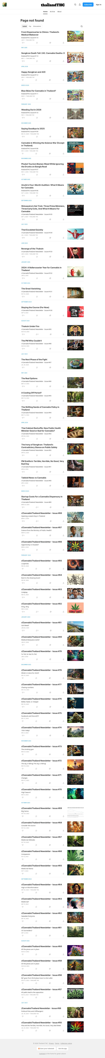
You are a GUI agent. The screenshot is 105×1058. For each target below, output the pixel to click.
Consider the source (28, 825)
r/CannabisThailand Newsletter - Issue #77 (41, 684)
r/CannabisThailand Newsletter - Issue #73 (41, 746)
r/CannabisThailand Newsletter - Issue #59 (41, 961)
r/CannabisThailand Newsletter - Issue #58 (41, 975)
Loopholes (25, 564)
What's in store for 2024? (30, 673)
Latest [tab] (25, 26)
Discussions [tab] (37, 26)
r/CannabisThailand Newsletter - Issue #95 (36, 396)
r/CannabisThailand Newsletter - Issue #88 (41, 513)
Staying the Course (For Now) (35, 307)
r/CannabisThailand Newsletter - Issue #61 (41, 927)
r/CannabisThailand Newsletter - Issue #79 (41, 651)
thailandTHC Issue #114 (29, 38)
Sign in (98, 4)
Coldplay (24, 592)
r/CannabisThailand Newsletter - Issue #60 (41, 946)
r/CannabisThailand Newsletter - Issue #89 (36, 502)
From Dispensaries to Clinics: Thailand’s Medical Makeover (40, 33)
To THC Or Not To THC (29, 654)
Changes (24, 778)
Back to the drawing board (30, 578)
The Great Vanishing (31, 288)
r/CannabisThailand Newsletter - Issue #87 (41, 527)
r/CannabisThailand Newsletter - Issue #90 (36, 481)
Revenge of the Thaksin (32, 249)
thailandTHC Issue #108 (29, 148)
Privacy (51, 1043)
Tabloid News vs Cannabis (33, 478)
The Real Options (29, 378)
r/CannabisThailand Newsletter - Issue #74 (41, 727)
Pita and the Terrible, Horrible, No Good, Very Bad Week (41, 1025)
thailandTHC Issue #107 (29, 169)
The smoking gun (27, 749)
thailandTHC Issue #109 (29, 131)
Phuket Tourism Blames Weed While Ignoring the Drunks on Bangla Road (42, 165)
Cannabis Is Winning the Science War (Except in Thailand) (42, 144)
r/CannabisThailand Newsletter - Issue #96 (36, 381)
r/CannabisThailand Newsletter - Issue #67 (41, 837)
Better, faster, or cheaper (29, 702)
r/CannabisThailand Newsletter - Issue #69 (41, 808)
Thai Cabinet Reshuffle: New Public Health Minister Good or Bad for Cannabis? (41, 429)
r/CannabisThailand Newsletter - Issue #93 (36, 434)
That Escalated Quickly (32, 230)
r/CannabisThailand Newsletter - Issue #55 (41, 1022)
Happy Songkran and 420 (33, 72)
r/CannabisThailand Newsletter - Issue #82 (41, 604)
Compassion (25, 854)
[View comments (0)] (37, 42)
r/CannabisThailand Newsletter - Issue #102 (36, 273)
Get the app (62, 1048)
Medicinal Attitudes (28, 840)
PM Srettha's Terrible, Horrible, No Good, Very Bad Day (42, 462)
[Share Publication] (80, 4)
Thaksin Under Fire (30, 326)
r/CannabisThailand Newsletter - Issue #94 (36, 413)
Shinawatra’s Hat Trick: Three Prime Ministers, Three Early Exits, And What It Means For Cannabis (43, 209)
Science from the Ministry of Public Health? (36, 530)
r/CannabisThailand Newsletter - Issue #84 (41, 575)
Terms (57, 1043)
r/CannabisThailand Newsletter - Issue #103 (36, 252)
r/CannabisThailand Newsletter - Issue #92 (36, 450)
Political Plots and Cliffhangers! (32, 1011)
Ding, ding (25, 607)
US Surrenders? (26, 930)
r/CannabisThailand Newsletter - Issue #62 (41, 913)
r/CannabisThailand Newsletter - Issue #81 (41, 622)
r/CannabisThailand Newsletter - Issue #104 (36, 233)
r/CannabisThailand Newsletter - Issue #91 (36, 467)
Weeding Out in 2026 (31, 110)
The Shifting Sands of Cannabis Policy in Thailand (40, 408)
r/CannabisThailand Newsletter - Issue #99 (36, 329)
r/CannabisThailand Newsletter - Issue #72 (41, 761)
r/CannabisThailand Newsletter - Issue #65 (41, 865)
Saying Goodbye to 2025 (33, 128)
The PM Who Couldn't (31, 341)
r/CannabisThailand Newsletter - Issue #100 (36, 310)
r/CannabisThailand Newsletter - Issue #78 (41, 670)
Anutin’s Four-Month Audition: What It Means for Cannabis (42, 186)
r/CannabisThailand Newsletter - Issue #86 (41, 542)
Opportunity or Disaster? (30, 545)
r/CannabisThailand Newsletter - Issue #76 (41, 699)
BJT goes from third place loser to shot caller (37, 978)
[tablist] (31, 26)
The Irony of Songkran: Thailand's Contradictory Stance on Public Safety (39, 446)
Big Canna (25, 811)
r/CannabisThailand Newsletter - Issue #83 (41, 589)
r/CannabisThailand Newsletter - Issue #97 (36, 362)
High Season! (26, 792)
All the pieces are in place (30, 949)
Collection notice (66, 1043)
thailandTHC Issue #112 (29, 75)
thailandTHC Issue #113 (29, 56)
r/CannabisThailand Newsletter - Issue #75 (41, 713)
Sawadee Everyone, (28, 916)
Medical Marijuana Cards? (30, 640)
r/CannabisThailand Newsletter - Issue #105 (36, 214)
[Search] (75, 4)
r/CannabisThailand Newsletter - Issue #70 (41, 789)
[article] (52, 37)
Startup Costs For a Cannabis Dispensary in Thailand (41, 497)
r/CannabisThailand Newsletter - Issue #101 (36, 291)
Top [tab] (30, 26)
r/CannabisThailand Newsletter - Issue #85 (41, 561)
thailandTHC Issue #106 (29, 190)
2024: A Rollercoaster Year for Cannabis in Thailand (41, 268)
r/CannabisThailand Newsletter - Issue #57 (41, 989)
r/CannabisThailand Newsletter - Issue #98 (36, 344)
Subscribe (88, 4)
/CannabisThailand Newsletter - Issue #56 (41, 1008)
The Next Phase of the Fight (34, 359)
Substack (42, 1054)
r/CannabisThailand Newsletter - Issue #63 (41, 899)
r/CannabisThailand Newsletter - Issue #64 (41, 884)
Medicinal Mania (27, 868)
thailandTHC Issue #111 (29, 94)
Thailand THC (30, 40)
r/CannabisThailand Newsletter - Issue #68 (41, 822)
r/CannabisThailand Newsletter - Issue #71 (41, 775)
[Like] (22, 80)
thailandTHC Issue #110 (29, 113)
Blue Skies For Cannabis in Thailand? (38, 91)
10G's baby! (25, 730)
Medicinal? (25, 902)
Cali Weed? (25, 625)
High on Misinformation (29, 887)
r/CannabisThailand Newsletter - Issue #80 (41, 637)
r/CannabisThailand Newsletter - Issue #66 (41, 851)
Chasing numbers (27, 687)
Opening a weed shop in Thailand (33, 516)
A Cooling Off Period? (31, 393)
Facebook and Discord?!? (30, 716)
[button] (45, 11)
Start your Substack (47, 1048)
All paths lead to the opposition (32, 992)
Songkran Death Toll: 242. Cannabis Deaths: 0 (43, 53)
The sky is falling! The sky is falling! (33, 764)
